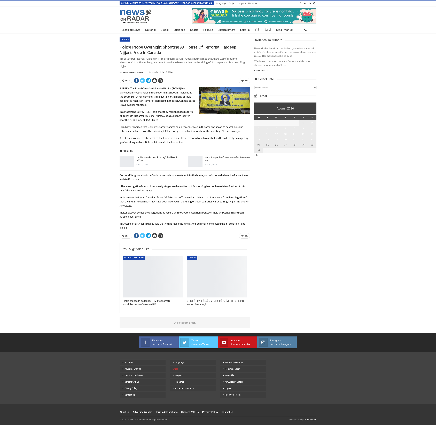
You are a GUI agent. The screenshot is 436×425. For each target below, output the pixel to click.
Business (179, 30)
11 (267, 134)
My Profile (229, 375)
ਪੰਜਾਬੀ (267, 30)
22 (303, 139)
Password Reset (232, 395)
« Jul (256, 155)
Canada (125, 39)
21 (294, 139)
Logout (228, 388)
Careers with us (131, 382)
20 (285, 139)
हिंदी (257, 30)
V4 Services (310, 420)
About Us (128, 362)
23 (312, 139)
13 (285, 134)
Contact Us (129, 395)
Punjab (232, 3)
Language (221, 3)
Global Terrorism (134, 257)
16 (312, 134)
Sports (194, 30)
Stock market (284, 30)
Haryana (242, 3)
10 (258, 134)
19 (276, 139)
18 (267, 139)
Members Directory (234, 362)
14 (294, 134)
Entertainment (226, 30)
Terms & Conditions (133, 375)
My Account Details (234, 382)
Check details (261, 70)
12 (276, 134)
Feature (208, 30)
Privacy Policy (130, 388)
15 (303, 134)
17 (258, 139)
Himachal (253, 3)
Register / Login (232, 369)
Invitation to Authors (184, 388)
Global (165, 30)
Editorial (245, 30)
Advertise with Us (132, 369)
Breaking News (131, 30)
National (150, 30)
